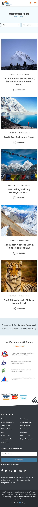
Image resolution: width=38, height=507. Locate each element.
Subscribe (19, 460)
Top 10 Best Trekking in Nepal (19, 137)
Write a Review (6, 429)
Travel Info (24, 419)
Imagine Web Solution (8, 483)
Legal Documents (7, 422)
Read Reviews (25, 429)
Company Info (6, 439)
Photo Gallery (25, 426)
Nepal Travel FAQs (26, 439)
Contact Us (5, 436)
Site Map (23, 432)
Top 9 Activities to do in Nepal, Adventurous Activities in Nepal (19, 81)
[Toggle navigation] (35, 3)
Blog (3, 432)
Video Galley (5, 426)
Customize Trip (25, 422)
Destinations (25, 436)
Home (3, 419)
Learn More (21, 90)
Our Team (4, 442)
